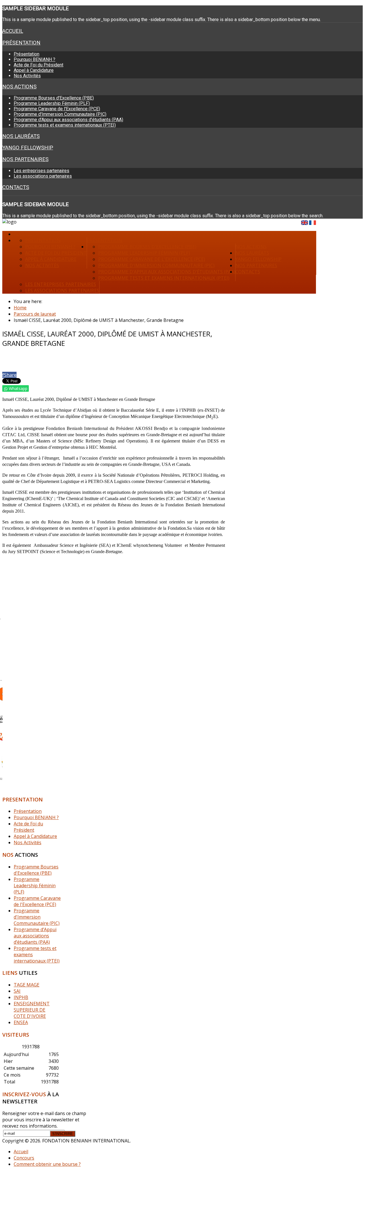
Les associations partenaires (43, 176)
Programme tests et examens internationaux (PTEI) (65, 125)
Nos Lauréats (21, 136)
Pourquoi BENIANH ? (34, 59)
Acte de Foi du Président (38, 65)
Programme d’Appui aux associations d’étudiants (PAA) (68, 119)
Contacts (15, 187)
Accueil (12, 31)
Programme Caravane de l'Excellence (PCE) (57, 108)
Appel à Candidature (34, 70)
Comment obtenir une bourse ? (47, 1164)
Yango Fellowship (27, 148)
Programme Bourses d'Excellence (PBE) (54, 98)
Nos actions (19, 87)
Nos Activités (27, 75)
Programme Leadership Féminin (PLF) (52, 103)
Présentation (21, 43)
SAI (17, 991)
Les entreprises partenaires (41, 170)
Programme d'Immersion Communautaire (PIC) (60, 114)
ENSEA (21, 1022)
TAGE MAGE (26, 985)
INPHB (21, 997)
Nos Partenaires (25, 159)
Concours (24, 1158)
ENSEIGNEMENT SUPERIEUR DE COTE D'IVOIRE (32, 1009)
